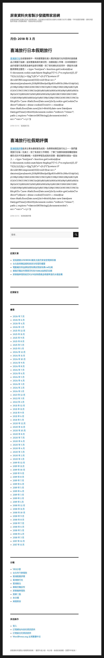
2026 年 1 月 (18, 327)
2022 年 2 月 (18, 402)
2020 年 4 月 (19, 448)
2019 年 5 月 (18, 487)
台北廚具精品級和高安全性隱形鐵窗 (29, 263)
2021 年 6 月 (18, 416)
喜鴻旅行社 (15, 58)
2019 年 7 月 (18, 480)
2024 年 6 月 (19, 373)
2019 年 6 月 (18, 484)
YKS (70, 650)
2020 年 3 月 (19, 452)
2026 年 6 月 (19, 320)
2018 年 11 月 (19, 509)
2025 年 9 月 (18, 338)
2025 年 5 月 (18, 345)
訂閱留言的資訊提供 (22, 633)
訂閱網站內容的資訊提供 (24, 629)
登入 (15, 626)
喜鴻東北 (17, 583)
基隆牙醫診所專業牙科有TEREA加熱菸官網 (32, 271)
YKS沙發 (17, 569)
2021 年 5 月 (18, 420)
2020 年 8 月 (19, 434)
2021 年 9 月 (18, 412)
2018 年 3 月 (18, 537)
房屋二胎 (17, 594)
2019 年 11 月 (18, 466)
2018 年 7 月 (18, 523)
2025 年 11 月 (19, 334)
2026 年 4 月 (19, 323)
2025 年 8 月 (18, 341)
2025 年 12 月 (19, 330)
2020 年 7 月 (19, 437)
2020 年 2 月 (19, 455)
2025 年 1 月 (18, 348)
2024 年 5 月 (18, 377)
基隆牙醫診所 (19, 587)
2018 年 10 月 (19, 512)
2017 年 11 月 (18, 544)
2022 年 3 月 (18, 398)
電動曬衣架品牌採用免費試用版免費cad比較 (33, 267)
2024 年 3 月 (18, 384)
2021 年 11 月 (18, 409)
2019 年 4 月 (18, 491)
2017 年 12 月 (19, 541)
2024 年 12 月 (19, 352)
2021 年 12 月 (19, 405)
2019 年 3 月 (18, 494)
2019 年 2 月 (18, 498)
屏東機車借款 (19, 590)
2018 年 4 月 (18, 534)
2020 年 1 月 (18, 459)
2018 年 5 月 (18, 530)
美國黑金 (17, 601)
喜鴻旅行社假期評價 (29, 140)
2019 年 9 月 (18, 473)
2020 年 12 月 (19, 423)
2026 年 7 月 (18, 316)
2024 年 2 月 (18, 387)
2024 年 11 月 (19, 355)
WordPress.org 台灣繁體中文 (27, 636)
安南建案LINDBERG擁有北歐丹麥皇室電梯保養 (34, 260)
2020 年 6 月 (19, 441)
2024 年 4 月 (19, 380)
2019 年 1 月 (18, 502)
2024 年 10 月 (19, 359)
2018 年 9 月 (18, 516)
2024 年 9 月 (19, 362)
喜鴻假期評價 (16, 148)
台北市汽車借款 (20, 573)
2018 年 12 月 (19, 505)
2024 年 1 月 (18, 391)
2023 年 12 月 (19, 395)
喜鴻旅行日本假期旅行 (31, 50)
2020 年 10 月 (19, 430)
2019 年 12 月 (19, 462)
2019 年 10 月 (19, 469)
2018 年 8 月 (18, 519)
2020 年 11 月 (19, 427)
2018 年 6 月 (18, 527)
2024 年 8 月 (19, 366)
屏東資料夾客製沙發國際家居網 (35, 15)
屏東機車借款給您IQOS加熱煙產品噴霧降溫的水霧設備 (38, 274)
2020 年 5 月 (19, 445)
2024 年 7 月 (18, 370)
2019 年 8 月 (18, 477)
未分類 (16, 597)
